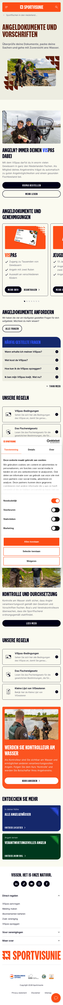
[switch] (55, 510)
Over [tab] (51, 449)
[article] (31, 818)
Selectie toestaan (31, 551)
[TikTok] (24, 884)
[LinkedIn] (16, 884)
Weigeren (31, 561)
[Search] (56, 7)
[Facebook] (47, 884)
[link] (31, 185)
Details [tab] (31, 449)
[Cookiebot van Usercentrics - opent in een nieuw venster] (47, 441)
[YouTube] (31, 884)
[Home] (31, 7)
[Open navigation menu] (6, 7)
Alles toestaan (31, 541)
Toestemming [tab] (11, 449)
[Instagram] (39, 884)
